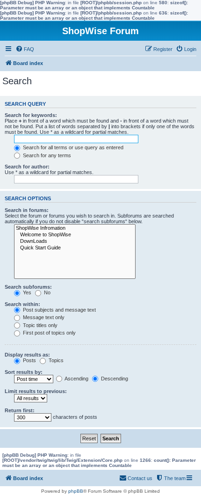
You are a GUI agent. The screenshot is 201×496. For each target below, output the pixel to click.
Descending (114, 378)
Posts (29, 360)
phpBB (75, 491)
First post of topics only (49, 333)
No (46, 292)
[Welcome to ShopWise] (75, 235)
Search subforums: (28, 287)
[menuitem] (24, 49)
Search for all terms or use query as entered (72, 147)
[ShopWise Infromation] (75, 228)
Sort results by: (24, 372)
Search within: (22, 304)
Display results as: (27, 354)
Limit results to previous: (36, 391)
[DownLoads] (75, 241)
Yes (26, 292)
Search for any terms (46, 155)
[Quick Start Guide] (75, 248)
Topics (55, 360)
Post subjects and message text (59, 310)
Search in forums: (27, 210)
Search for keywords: (31, 115)
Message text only (43, 317)
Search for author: (27, 166)
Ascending (76, 378)
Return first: (20, 410)
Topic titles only (39, 325)
